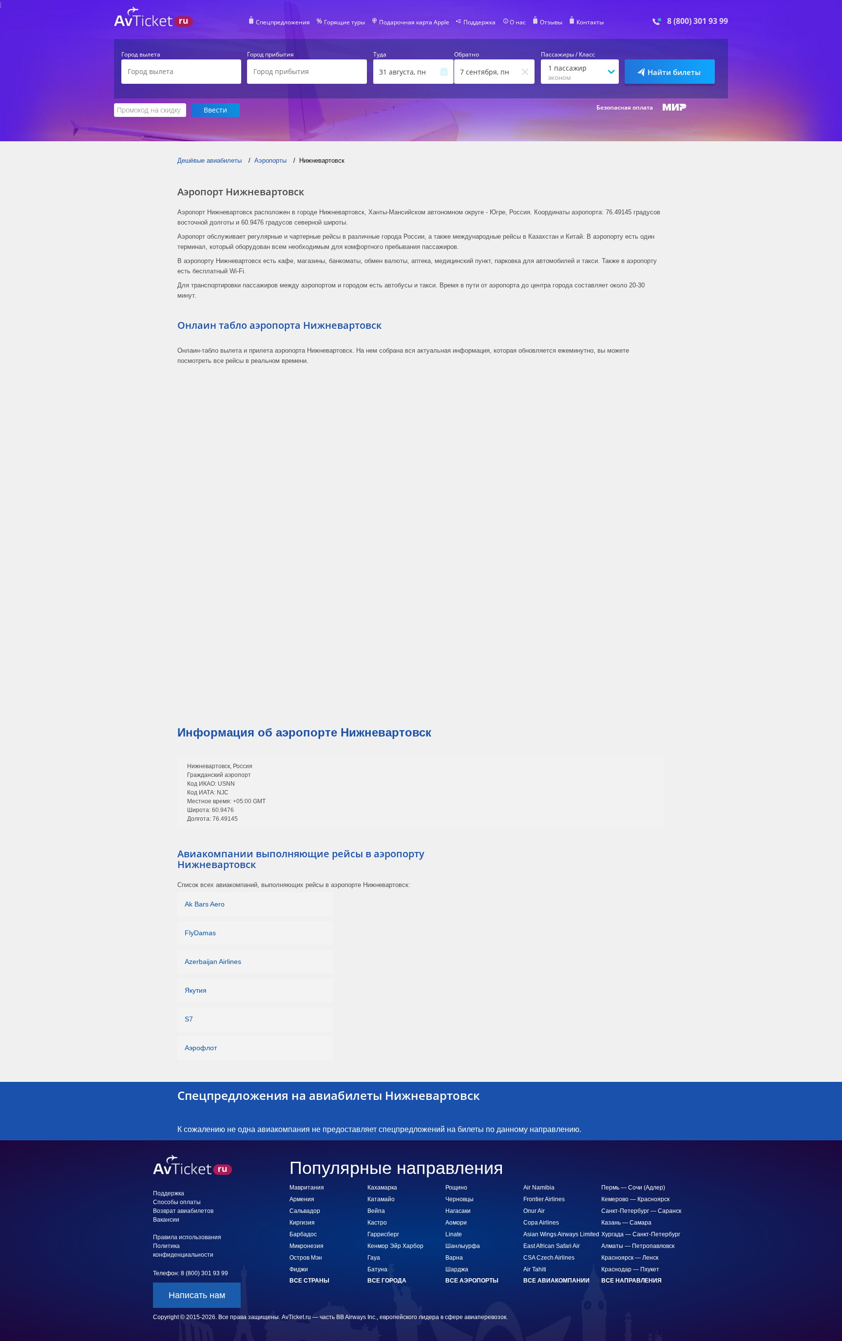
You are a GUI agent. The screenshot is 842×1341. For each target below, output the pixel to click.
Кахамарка (382, 1187)
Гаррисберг (383, 1234)
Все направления (631, 1280)
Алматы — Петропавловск (637, 1246)
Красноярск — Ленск (629, 1257)
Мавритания (306, 1187)
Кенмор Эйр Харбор (395, 1246)
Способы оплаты (177, 1202)
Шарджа (456, 1269)
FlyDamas (200, 933)
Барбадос (303, 1234)
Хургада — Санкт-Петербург (640, 1234)
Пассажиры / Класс (568, 54)
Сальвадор (304, 1211)
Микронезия (306, 1246)
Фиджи (298, 1269)
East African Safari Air (551, 1246)
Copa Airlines (541, 1222)
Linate (453, 1234)
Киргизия (302, 1222)
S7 (189, 1019)
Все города (386, 1280)
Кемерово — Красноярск (635, 1199)
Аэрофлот (201, 1048)
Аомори (456, 1222)
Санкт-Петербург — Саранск (641, 1211)
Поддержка (479, 22)
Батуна (377, 1269)
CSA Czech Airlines (548, 1257)
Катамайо (381, 1199)
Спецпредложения (283, 22)
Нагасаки (458, 1211)
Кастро (377, 1222)
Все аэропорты (471, 1280)
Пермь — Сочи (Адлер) (633, 1187)
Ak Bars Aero (205, 904)
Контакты (590, 22)
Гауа (373, 1257)
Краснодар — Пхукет (630, 1269)
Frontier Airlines (544, 1199)
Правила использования (187, 1237)
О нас (518, 22)
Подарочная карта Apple (414, 22)
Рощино (456, 1187)
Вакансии (166, 1219)
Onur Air (534, 1211)
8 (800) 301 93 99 (697, 21)
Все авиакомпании (556, 1280)
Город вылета (140, 54)
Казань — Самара (626, 1222)
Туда (379, 54)
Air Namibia (539, 1187)
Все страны (309, 1280)
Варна (454, 1257)
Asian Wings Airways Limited (561, 1234)
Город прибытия (270, 54)
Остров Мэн (305, 1257)
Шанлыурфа (462, 1246)
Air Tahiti (534, 1269)
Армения (301, 1199)
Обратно (466, 54)
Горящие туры (344, 22)
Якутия (196, 990)
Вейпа (376, 1211)
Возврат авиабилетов (183, 1211)
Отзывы (551, 22)
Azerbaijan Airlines (213, 961)
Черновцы (459, 1199)
